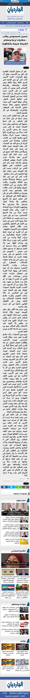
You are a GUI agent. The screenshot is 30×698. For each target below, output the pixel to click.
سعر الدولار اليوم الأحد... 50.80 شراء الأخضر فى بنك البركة (22, 668)
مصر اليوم (21, 500)
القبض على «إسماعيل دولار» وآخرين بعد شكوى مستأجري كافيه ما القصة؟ (10, 624)
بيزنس (23, 641)
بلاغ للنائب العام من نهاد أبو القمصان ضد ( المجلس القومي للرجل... (10, 631)
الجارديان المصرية (6, 480)
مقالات (21, 29)
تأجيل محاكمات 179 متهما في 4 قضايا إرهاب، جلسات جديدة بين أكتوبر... (10, 609)
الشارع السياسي (18, 551)
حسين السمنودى (22, 478)
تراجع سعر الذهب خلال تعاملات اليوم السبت (8, 668)
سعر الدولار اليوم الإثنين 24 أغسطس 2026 (22, 653)
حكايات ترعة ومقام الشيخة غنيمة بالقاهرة (20, 480)
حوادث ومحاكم (19, 604)
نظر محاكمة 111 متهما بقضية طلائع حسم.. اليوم (11, 616)
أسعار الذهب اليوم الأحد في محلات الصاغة (8, 653)
